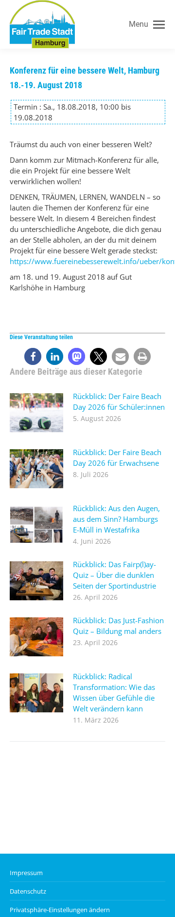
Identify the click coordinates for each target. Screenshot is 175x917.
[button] (32, 356)
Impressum (26, 872)
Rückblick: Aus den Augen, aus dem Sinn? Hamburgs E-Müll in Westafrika (116, 519)
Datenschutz (28, 891)
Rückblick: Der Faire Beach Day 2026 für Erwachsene (117, 457)
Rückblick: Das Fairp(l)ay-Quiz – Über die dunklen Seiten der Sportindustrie (114, 575)
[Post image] (36, 412)
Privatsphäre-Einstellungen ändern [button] (60, 909)
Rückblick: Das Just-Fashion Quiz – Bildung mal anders (118, 625)
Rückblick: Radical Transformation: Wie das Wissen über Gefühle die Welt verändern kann (114, 692)
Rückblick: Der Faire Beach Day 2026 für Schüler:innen (119, 401)
